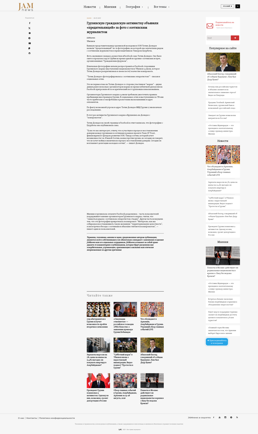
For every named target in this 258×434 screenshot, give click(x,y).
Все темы (160, 7)
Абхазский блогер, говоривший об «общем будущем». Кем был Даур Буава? (151, 358)
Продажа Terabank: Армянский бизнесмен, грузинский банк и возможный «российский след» (221, 105)
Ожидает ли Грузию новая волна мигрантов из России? (222, 116)
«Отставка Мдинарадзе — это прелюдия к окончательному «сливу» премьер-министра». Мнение (221, 129)
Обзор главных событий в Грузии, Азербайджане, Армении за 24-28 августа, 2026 (125, 394)
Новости (90, 7)
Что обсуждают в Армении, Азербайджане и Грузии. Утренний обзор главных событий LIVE (152, 324)
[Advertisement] (125, 271)
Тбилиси (91, 41)
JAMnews (91, 38)
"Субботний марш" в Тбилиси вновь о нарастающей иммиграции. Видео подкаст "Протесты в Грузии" (123, 361)
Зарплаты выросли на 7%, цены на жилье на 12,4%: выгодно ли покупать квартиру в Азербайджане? (97, 360)
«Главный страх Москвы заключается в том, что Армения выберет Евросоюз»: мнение (222, 331)
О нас (21, 418)
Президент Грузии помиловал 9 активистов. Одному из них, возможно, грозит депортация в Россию (98, 395)
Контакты (31, 418)
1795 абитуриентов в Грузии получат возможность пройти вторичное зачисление (97, 323)
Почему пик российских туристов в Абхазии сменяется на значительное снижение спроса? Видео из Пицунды (222, 91)
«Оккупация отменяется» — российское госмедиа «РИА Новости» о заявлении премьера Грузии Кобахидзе (124, 326)
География (133, 7)
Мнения (110, 7)
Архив (90, 18)
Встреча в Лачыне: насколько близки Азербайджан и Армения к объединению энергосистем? (222, 302)
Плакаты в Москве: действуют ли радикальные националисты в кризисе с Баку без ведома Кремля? (152, 397)
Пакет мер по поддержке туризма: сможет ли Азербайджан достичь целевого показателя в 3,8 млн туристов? (223, 316)
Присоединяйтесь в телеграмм (218, 341)
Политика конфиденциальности (57, 418)
